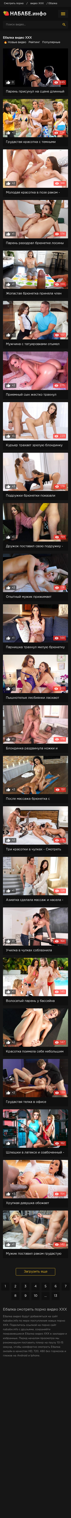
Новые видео (17, 42)
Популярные (51, 42)
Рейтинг (34, 42)
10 (35, 1295)
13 (55, 1295)
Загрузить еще (35, 1271)
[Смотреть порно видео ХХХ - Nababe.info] (24, 14)
